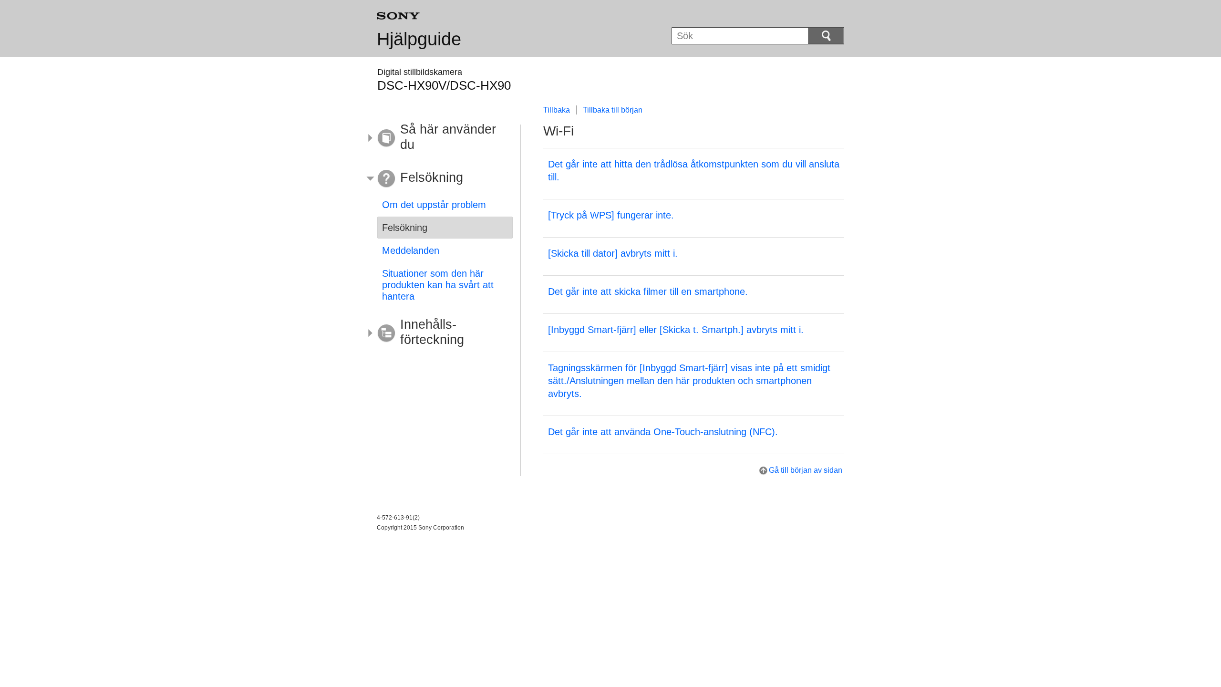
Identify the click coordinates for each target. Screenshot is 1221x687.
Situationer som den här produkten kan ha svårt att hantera (438, 285)
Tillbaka (556, 110)
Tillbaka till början (612, 110)
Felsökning (404, 227)
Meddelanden (410, 250)
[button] (438, 138)
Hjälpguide (419, 39)
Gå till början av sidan (805, 470)
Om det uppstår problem (434, 204)
